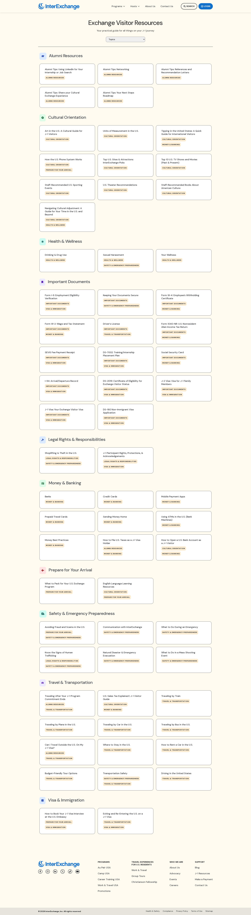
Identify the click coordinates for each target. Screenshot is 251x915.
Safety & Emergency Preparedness (121, 265)
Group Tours (138, 876)
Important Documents (57, 304)
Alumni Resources (55, 78)
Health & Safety (153, 911)
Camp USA (104, 873)
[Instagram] (48, 871)
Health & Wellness (55, 225)
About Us (175, 867)
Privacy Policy (182, 911)
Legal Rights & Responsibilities (62, 458)
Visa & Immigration (55, 309)
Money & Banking (171, 145)
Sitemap (209, 911)
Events (173, 879)
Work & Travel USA (108, 885)
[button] (118, 6)
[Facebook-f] (40, 871)
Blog (197, 867)
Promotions (104, 891)
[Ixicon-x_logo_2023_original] (63, 871)
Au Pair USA (104, 867)
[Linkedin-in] (55, 871)
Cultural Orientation (57, 139)
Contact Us (201, 885)
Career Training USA (109, 879)
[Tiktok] (70, 871)
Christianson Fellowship (144, 882)
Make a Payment (204, 879)
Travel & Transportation (117, 334)
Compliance (168, 911)
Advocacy (175, 873)
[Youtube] (77, 871)
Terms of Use (196, 911)
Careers (174, 885)
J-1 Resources (202, 873)
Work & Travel (139, 870)
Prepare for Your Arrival (59, 170)
